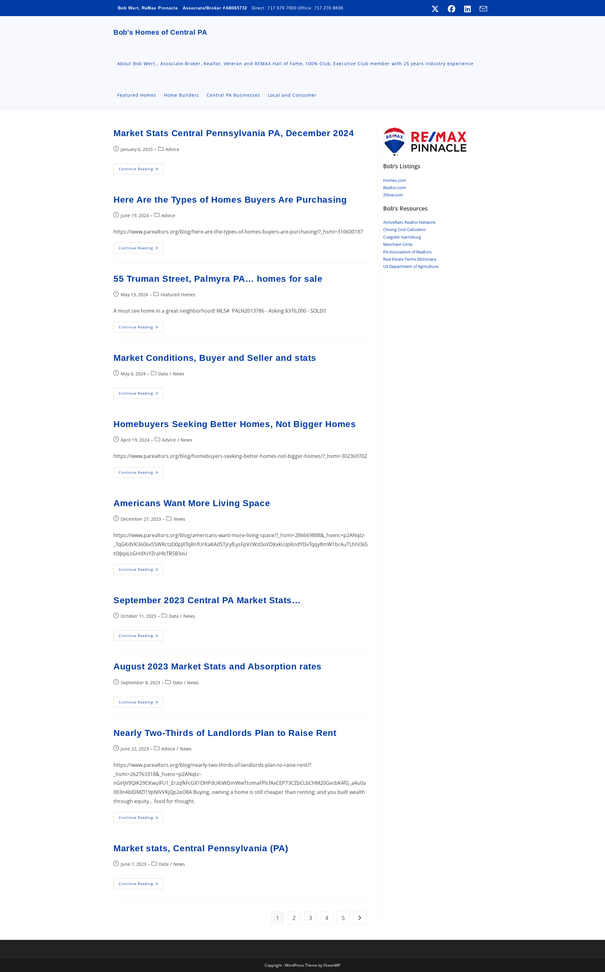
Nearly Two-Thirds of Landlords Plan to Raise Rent (224, 733)
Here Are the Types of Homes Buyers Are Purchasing (230, 200)
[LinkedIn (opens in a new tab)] (467, 9)
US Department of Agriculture (410, 266)
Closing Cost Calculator (404, 229)
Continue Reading (141, 170)
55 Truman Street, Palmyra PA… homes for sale (217, 279)
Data (163, 374)
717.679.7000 (282, 8)
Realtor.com (394, 187)
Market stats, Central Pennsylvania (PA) (200, 848)
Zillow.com (393, 195)
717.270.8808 (328, 8)
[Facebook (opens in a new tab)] (451, 9)
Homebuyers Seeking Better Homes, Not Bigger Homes (234, 424)
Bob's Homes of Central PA (160, 32)
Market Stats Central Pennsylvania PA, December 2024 (233, 133)
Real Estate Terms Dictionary (409, 259)
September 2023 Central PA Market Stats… (207, 600)
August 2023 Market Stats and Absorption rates (217, 666)
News (178, 374)
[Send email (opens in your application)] (481, 9)
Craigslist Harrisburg (402, 237)
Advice (172, 149)
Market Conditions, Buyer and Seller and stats (214, 358)
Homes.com (394, 180)
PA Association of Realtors (407, 252)
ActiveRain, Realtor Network (409, 222)
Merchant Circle (397, 244)
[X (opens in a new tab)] (435, 9)
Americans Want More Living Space (191, 503)
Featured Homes (178, 295)
